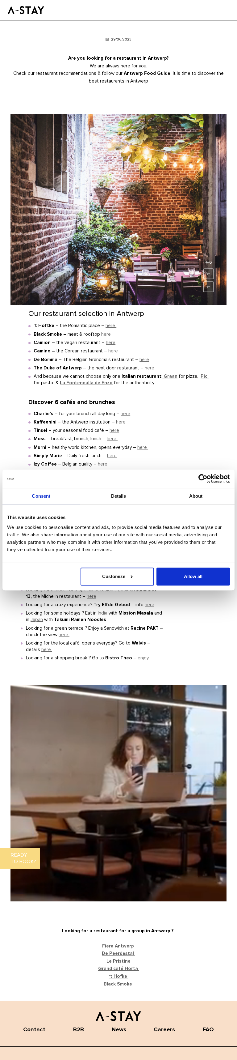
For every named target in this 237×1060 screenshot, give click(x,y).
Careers (164, 1029)
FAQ (208, 1029)
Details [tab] (118, 496)
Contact (34, 1029)
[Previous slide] (208, 287)
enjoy (143, 658)
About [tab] (196, 496)
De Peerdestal (118, 953)
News (119, 1029)
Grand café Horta (118, 969)
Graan (169, 376)
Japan (37, 620)
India (102, 613)
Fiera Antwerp (118, 946)
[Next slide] (208, 274)
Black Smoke (118, 984)
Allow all (193, 576)
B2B (78, 1029)
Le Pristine (118, 961)
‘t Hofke (118, 976)
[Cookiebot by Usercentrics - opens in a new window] (203, 478)
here (111, 326)
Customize (113, 576)
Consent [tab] (41, 496)
